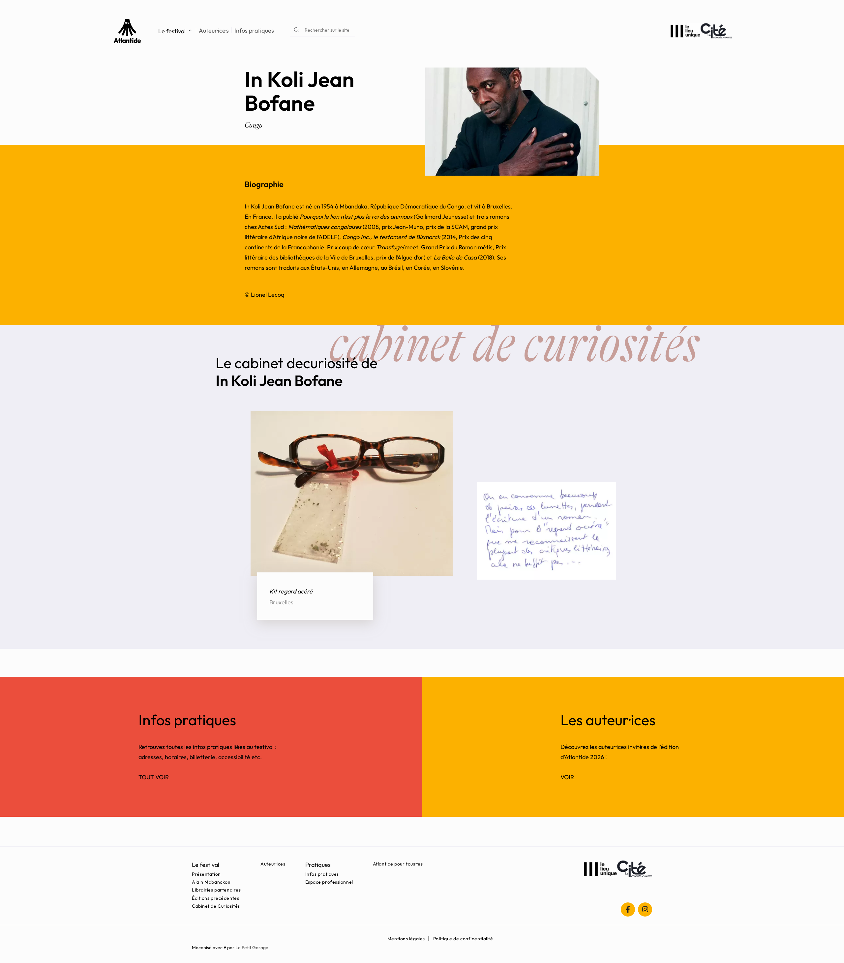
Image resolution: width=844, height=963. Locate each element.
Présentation (206, 874)
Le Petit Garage (251, 947)
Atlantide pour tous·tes (398, 864)
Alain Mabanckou (211, 882)
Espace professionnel (329, 882)
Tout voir (153, 777)
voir (567, 777)
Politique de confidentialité (463, 939)
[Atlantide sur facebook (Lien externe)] (628, 909)
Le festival (172, 31)
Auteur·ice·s (214, 30)
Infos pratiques (254, 30)
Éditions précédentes (215, 898)
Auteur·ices (272, 864)
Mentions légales (406, 939)
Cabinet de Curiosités (216, 906)
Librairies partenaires (216, 890)
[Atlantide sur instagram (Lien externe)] (645, 909)
